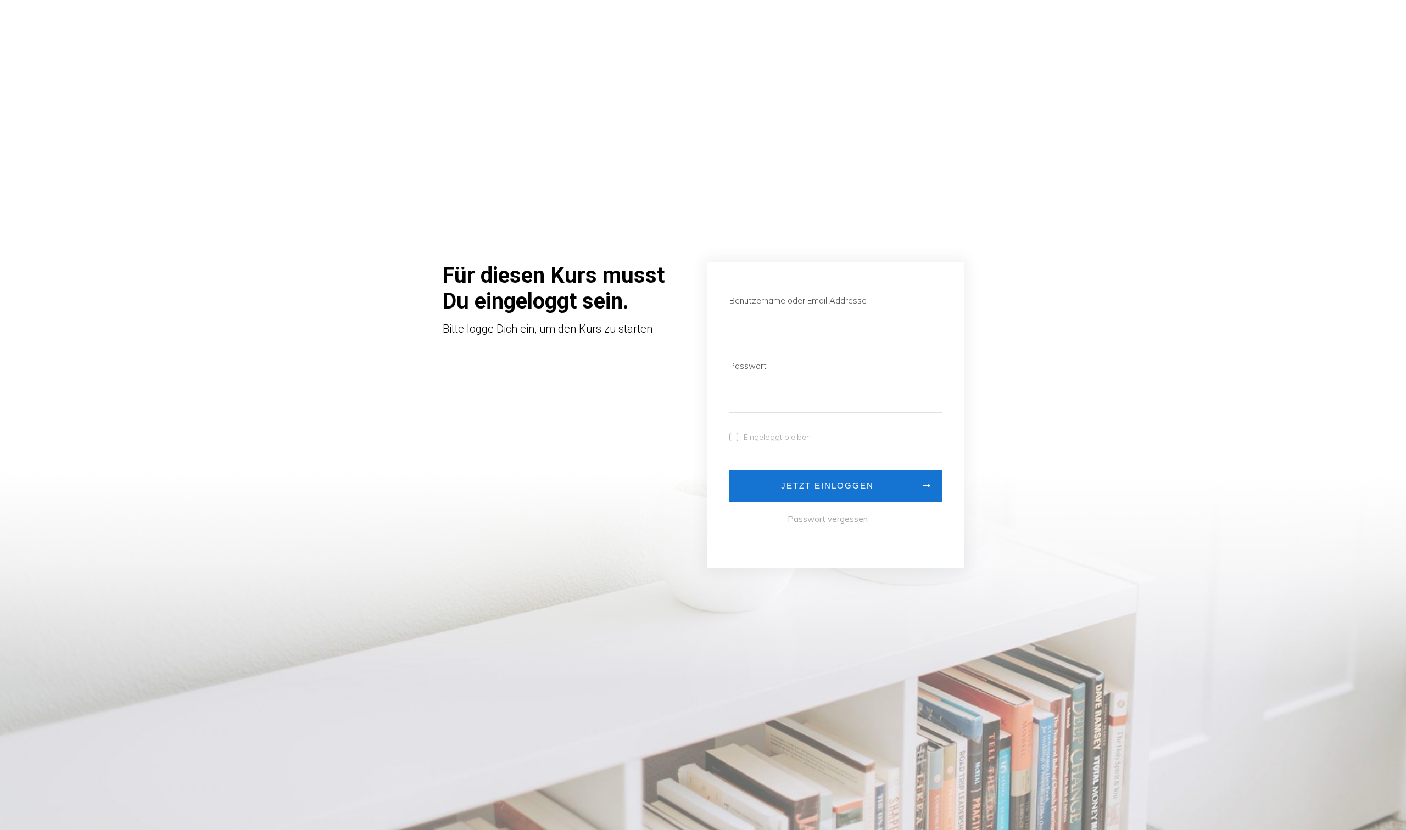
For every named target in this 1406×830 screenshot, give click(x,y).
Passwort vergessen (834, 519)
